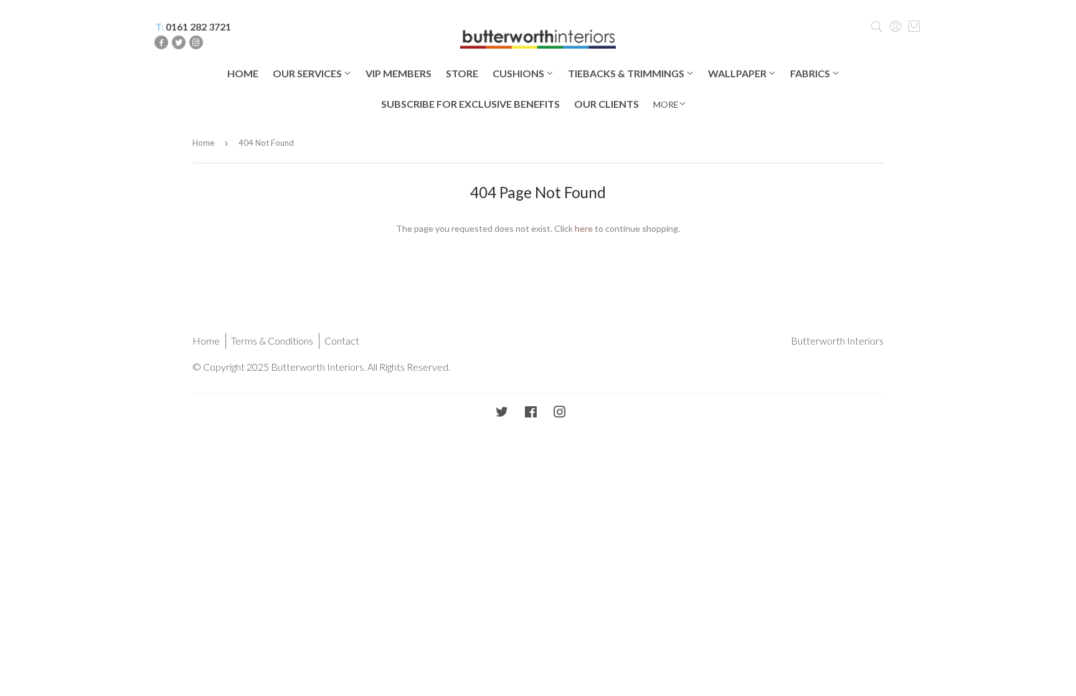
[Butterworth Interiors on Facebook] (530, 413)
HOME (242, 73)
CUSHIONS (519, 73)
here (584, 228)
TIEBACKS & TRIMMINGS (627, 73)
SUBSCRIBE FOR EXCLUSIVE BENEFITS (470, 104)
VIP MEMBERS (399, 73)
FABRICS (811, 73)
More (666, 104)
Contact (341, 340)
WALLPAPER (738, 73)
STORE (462, 73)
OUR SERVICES (308, 73)
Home (203, 143)
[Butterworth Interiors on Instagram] (560, 413)
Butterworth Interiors (837, 340)
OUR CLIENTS (606, 104)
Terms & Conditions (272, 340)
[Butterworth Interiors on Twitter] (502, 413)
